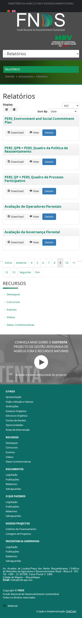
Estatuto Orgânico (16, 411)
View (35, 132)
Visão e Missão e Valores (19, 401)
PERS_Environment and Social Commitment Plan (39, 120)
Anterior (21, 263)
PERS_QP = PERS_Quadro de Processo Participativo (34, 179)
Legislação (12, 474)
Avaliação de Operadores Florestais (33, 206)
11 (74, 263)
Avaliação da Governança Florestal (32, 232)
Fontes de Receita (16, 420)
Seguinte (25, 272)
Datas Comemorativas (21, 325)
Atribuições (12, 406)
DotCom (71, 611)
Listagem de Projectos (18, 533)
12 (6, 272)
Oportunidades (14, 425)
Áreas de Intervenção (18, 429)
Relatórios (11, 484)
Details (49, 132)
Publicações (12, 479)
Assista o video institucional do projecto (41, 375)
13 (13, 272)
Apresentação (13, 397)
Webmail (13, 606)
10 (66, 263)
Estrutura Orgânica (16, 415)
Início (8, 263)
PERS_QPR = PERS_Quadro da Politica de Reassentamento (36, 150)
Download (17, 132)
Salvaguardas (13, 489)
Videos (11, 317)
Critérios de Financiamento (21, 529)
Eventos (12, 309)
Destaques (13, 294)
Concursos (13, 302)
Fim (37, 272)
